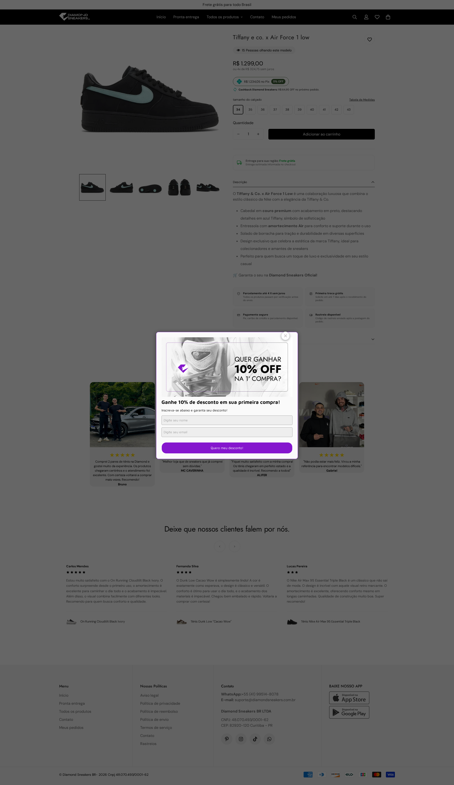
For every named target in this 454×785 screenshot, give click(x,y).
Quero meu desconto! (227, 448)
